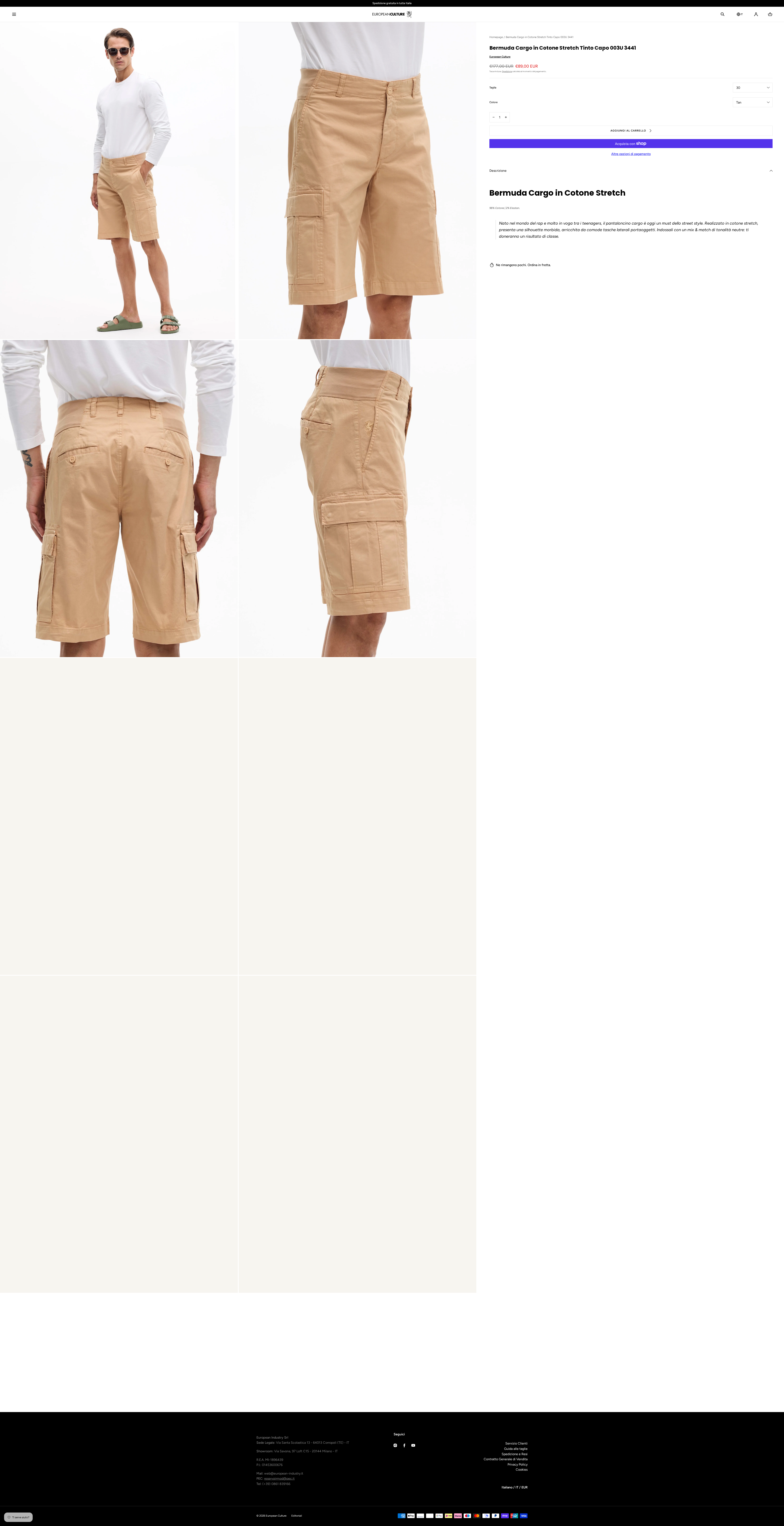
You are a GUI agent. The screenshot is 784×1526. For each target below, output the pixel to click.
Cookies (522, 1469)
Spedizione (507, 71)
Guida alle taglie (516, 1449)
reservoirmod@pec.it (279, 1478)
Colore (493, 102)
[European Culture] (392, 14)
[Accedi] (756, 14)
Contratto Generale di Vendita (506, 1459)
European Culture (499, 56)
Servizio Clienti (516, 1443)
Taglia (492, 88)
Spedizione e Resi (515, 1454)
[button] (14, 14)
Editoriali (296, 1515)
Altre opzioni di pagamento (631, 154)
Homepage (496, 37)
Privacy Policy (518, 1464)
